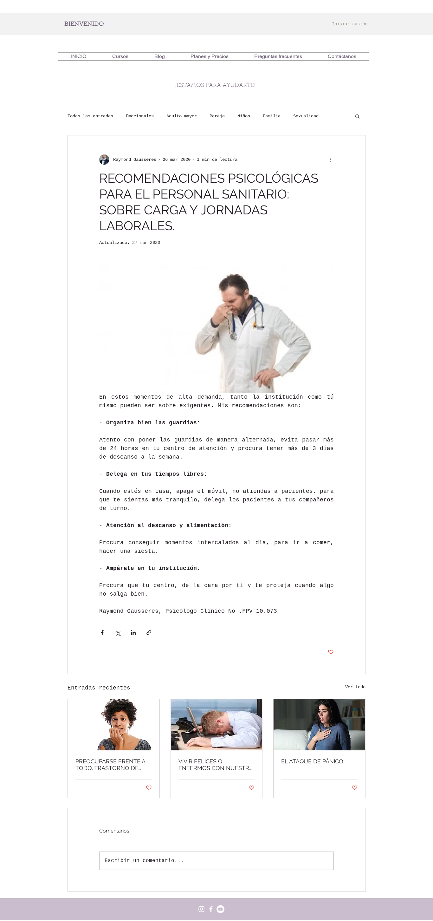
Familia (272, 116)
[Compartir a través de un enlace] (149, 633)
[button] (357, 116)
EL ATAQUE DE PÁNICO (312, 761)
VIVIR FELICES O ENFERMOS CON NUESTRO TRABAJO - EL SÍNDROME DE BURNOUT (216, 764)
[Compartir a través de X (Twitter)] (118, 633)
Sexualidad (306, 116)
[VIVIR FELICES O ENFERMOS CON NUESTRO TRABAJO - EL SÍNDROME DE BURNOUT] (216, 724)
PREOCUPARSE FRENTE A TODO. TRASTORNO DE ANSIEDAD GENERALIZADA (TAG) (111, 764)
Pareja (217, 116)
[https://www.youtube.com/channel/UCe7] (220, 909)
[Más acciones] (330, 159)
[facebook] (211, 909)
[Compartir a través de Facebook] (102, 633)
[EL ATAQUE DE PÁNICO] (319, 724)
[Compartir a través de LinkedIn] (133, 633)
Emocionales (140, 116)
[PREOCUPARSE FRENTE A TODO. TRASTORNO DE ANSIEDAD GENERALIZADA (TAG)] (113, 724)
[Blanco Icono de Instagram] (201, 909)
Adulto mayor (181, 116)
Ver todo (355, 686)
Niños (243, 116)
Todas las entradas (90, 116)
